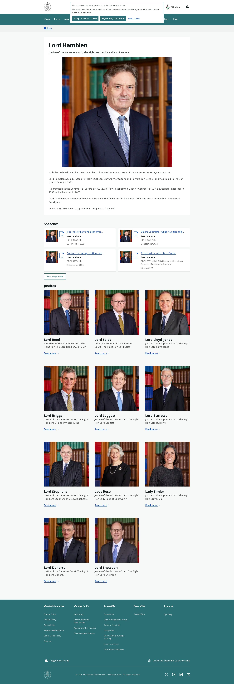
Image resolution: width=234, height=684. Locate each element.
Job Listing (79, 614)
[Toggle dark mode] (187, 6)
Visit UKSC (175, 6)
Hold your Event (111, 644)
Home (49, 28)
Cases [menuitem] (47, 19)
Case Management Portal (115, 619)
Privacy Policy (50, 619)
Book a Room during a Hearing (114, 637)
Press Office (139, 614)
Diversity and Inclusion (84, 633)
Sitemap (47, 641)
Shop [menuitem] (175, 19)
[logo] (47, 6)
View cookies (134, 18)
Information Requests (114, 649)
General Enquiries (112, 625)
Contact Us (109, 614)
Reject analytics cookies (113, 18)
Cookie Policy (50, 614)
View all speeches (55, 276)
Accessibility (49, 625)
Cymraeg (168, 614)
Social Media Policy (52, 635)
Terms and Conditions (54, 630)
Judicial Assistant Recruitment (81, 621)
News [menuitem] (165, 19)
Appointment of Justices (85, 628)
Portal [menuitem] (57, 19)
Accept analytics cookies (85, 18)
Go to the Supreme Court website (171, 660)
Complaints (109, 630)
